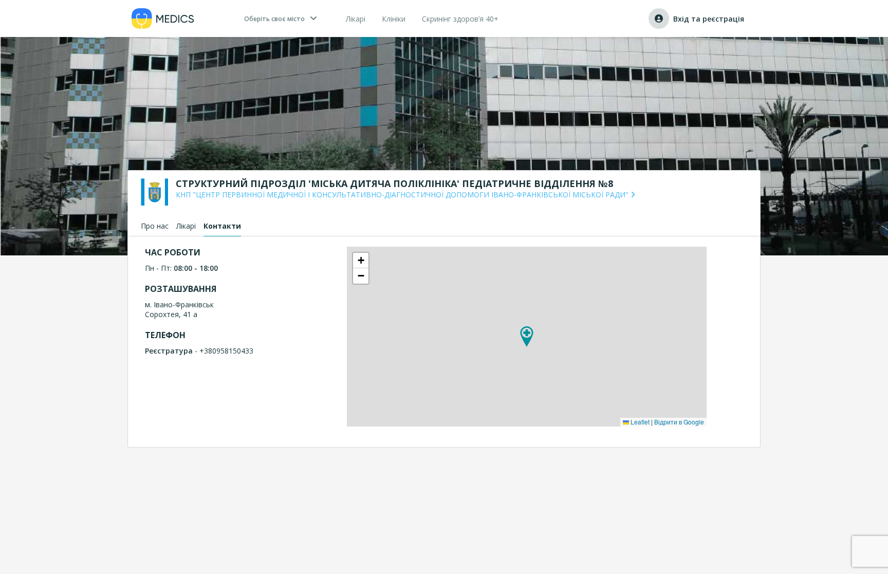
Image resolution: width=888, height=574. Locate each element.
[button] (526, 336)
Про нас (155, 226)
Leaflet (639, 421)
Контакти (222, 226)
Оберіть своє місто (274, 18)
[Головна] (163, 18)
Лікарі (186, 226)
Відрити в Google (679, 421)
